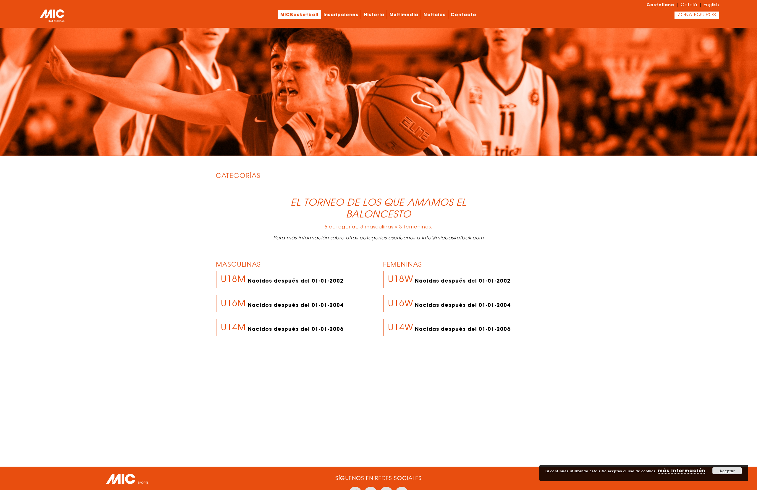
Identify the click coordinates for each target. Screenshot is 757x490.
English (711, 5)
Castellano (660, 4)
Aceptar (727, 470)
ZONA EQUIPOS (697, 15)
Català (689, 5)
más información (681, 470)
